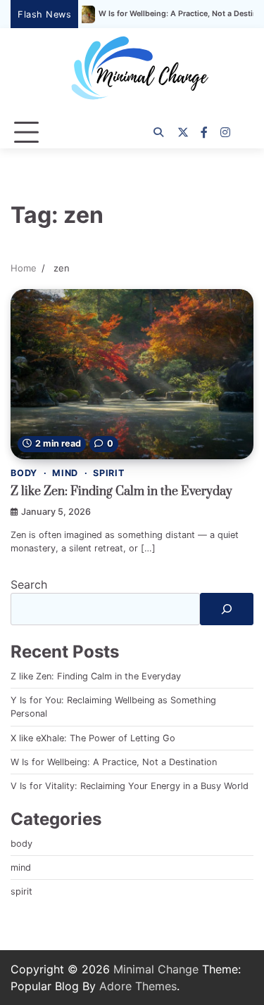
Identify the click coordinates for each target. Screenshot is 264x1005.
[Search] (158, 132)
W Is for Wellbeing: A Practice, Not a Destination (171, 14)
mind (65, 473)
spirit (109, 473)
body (24, 473)
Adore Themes (138, 986)
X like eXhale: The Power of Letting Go (93, 738)
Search (29, 584)
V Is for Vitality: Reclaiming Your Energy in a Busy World (130, 786)
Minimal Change (156, 969)
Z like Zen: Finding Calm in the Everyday (121, 491)
